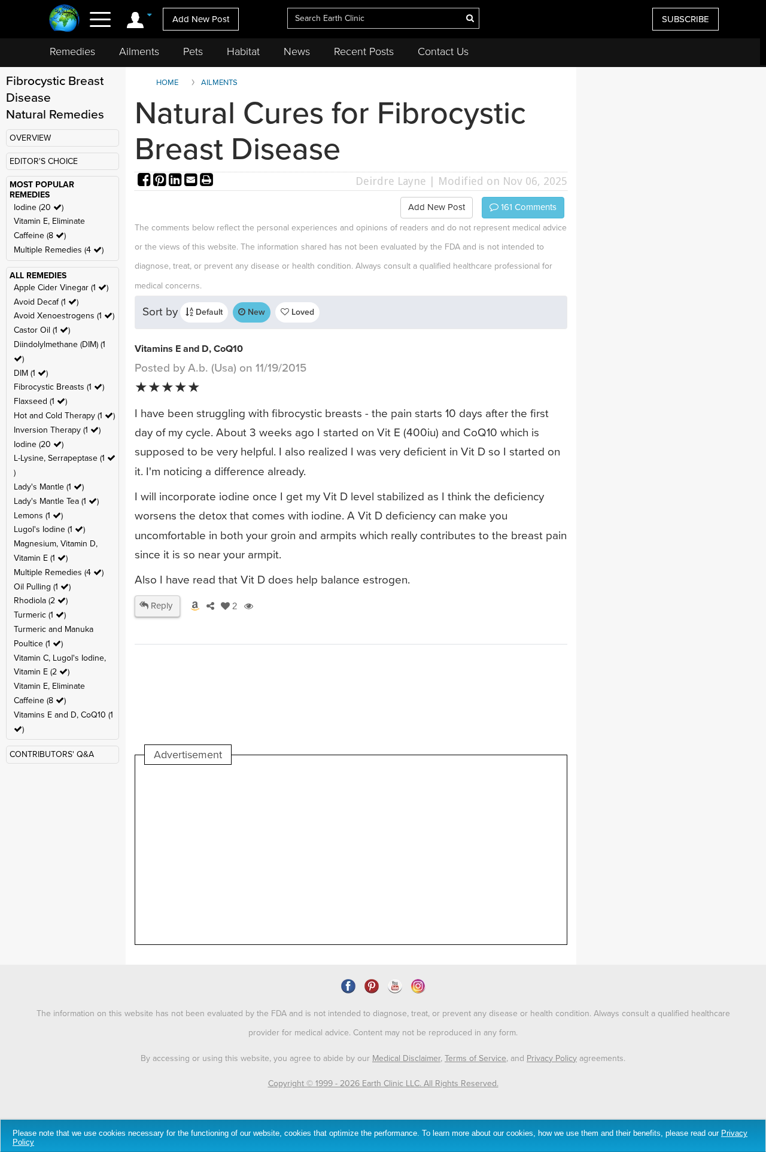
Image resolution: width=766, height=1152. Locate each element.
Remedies (72, 51)
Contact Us (443, 51)
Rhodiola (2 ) (41, 600)
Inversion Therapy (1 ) (57, 430)
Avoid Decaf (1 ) (46, 302)
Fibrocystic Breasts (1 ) (59, 387)
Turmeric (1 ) (40, 615)
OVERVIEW (30, 138)
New (255, 312)
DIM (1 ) (31, 373)
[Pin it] (161, 181)
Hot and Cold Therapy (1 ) (64, 416)
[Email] (192, 181)
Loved (301, 312)
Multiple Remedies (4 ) (59, 250)
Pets (193, 51)
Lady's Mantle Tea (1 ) (56, 501)
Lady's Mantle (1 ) (49, 487)
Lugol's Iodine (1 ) (49, 529)
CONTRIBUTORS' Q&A (52, 754)
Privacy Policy (552, 1058)
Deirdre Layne (390, 181)
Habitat (243, 51)
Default (208, 312)
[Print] (206, 181)
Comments (527, 207)
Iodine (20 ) (38, 207)
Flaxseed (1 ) (40, 401)
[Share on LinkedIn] (176, 181)
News (297, 51)
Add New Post (200, 19)
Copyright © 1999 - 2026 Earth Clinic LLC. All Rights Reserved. (383, 1083)
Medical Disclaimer (406, 1058)
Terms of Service (475, 1058)
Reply (160, 605)
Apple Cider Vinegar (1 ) (61, 287)
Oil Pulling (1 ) (42, 587)
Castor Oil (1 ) (42, 330)
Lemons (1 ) (38, 515)
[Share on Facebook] (145, 181)
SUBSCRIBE (685, 19)
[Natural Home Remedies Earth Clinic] (64, 19)
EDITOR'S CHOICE (44, 161)
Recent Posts (364, 51)
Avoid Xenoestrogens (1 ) (64, 316)
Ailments (139, 51)
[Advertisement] (362, 854)
